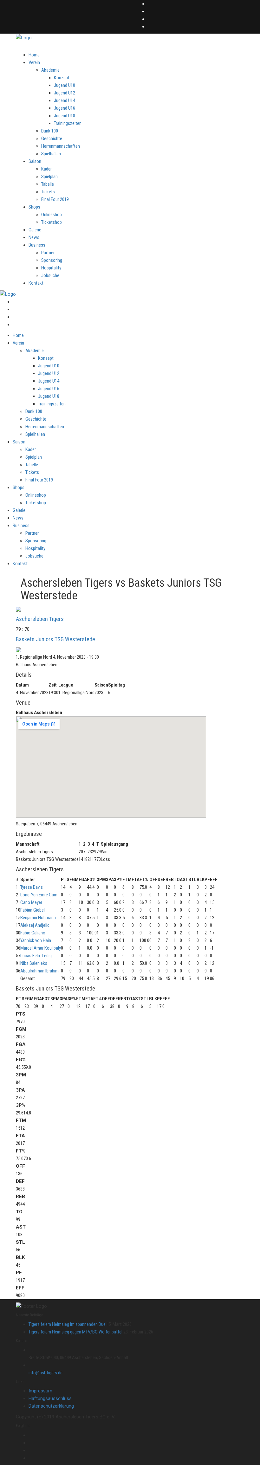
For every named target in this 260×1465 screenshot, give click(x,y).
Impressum (40, 1391)
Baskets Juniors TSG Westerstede (55, 639)
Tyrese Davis (31, 887)
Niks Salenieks (33, 963)
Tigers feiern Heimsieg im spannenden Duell (68, 1324)
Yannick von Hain (35, 940)
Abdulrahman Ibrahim (39, 971)
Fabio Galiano (32, 933)
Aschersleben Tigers (40, 619)
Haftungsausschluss (50, 1398)
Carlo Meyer (31, 902)
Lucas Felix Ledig (36, 955)
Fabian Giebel (32, 910)
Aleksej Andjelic (34, 925)
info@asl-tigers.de (45, 1373)
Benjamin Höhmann (38, 917)
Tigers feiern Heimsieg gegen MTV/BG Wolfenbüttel (75, 1332)
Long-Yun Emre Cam (38, 895)
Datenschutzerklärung (51, 1406)
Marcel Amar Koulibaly (40, 948)
